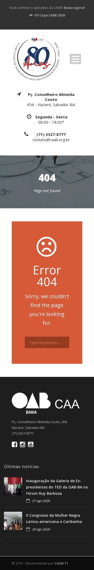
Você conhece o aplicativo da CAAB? (47, 7)
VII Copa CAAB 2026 (49, 15)
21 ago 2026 (41, 500)
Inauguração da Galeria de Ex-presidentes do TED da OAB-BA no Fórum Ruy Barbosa (57, 487)
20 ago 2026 (41, 529)
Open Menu (75, 59)
